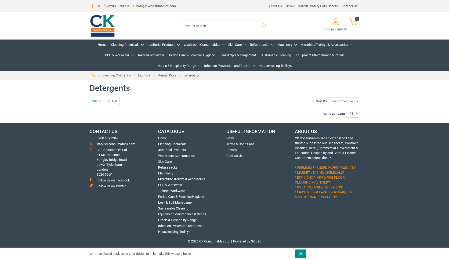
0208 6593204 (119, 6)
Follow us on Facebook (113, 180)
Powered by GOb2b (247, 241)
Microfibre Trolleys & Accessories (324, 45)
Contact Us (349, 6)
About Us (275, 6)
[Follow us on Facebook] (92, 6)
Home (102, 45)
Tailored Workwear (151, 55)
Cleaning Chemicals (125, 45)
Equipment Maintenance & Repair (320, 55)
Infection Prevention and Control (227, 66)
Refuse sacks (259, 45)
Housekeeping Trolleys (275, 66)
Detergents (191, 75)
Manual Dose (166, 75)
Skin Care (235, 45)
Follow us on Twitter (111, 186)
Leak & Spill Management (238, 55)
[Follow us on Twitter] (98, 6)
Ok (301, 254)
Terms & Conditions (240, 144)
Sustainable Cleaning (276, 55)
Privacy (231, 150)
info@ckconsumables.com (156, 6)
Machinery (285, 45)
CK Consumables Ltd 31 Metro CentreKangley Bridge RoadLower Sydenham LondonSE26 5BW (112, 162)
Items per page (334, 114)
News (290, 6)
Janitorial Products (161, 45)
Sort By (321, 101)
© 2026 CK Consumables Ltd (209, 241)
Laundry (144, 75)
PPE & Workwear (117, 55)
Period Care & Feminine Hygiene (192, 55)
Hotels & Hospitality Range (176, 66)
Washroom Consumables (202, 45)
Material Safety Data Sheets (317, 6)
